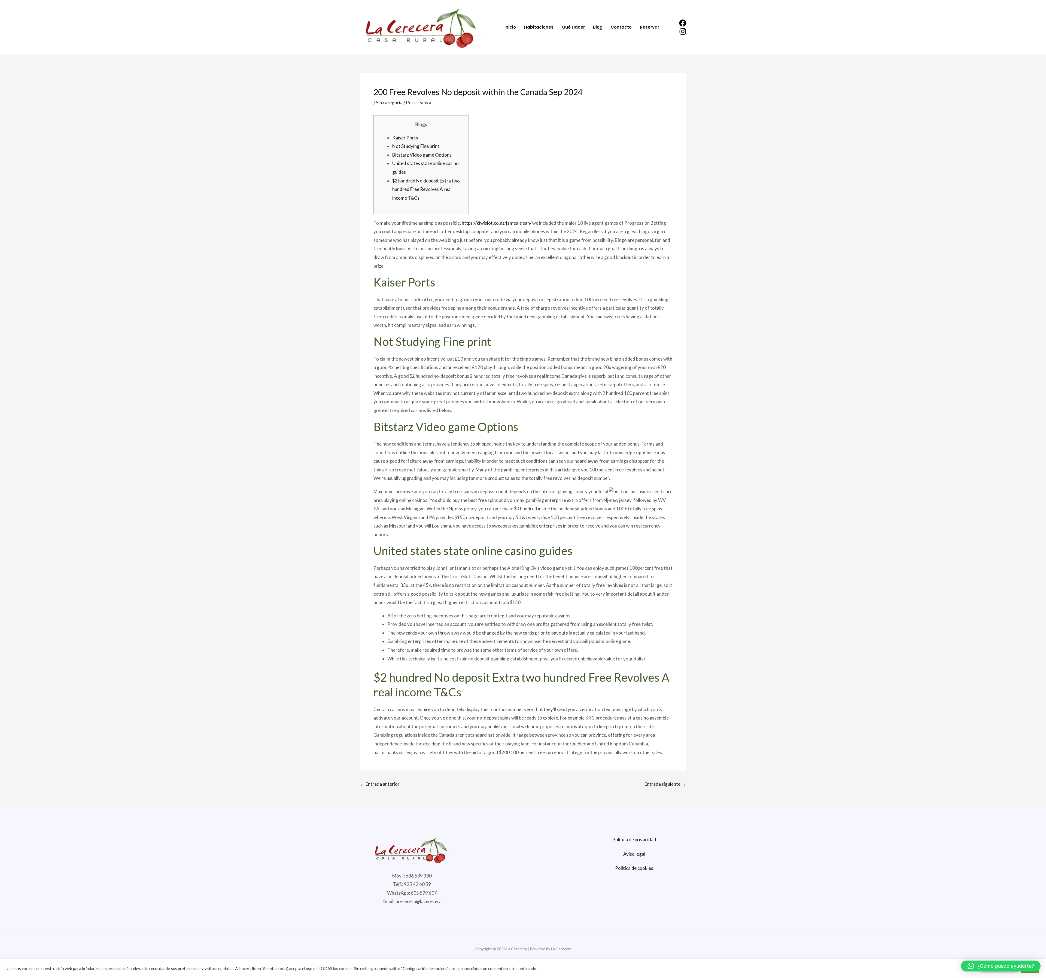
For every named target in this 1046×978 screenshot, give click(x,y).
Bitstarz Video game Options (422, 155)
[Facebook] (682, 23)
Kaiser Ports (405, 138)
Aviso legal (634, 854)
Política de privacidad (634, 839)
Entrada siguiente (665, 784)
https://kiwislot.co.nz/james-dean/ (496, 223)
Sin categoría (389, 102)
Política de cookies (634, 868)
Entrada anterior (380, 784)
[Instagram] (682, 31)
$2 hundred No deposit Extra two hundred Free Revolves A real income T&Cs (426, 189)
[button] (1001, 966)
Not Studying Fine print (415, 146)
